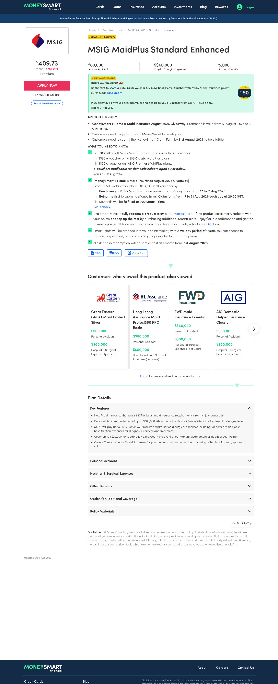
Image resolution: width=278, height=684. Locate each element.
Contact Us (246, 667)
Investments (183, 6)
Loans (117, 6)
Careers (222, 667)
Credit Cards (33, 681)
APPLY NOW (47, 85)
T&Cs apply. (114, 93)
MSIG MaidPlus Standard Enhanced (152, 30)
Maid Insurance (112, 30)
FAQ (209, 224)
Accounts (159, 6)
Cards (99, 6)
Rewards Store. (182, 213)
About (202, 667)
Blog (203, 6)
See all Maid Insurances (47, 103)
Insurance (136, 6)
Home (92, 30)
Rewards (221, 6)
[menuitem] (99, 7)
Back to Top (244, 523)
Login (250, 7)
